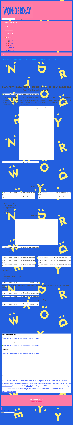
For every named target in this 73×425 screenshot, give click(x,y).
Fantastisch (50, 383)
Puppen (69, 386)
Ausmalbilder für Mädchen (55, 380)
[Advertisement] (36, 73)
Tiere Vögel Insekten (27, 389)
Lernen (17, 386)
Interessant (7, 330)
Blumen (31, 383)
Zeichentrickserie (9, 392)
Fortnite (69, 383)
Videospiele (45, 389)
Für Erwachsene (7, 386)
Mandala (24, 386)
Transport (38, 388)
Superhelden (16, 388)
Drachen (43, 383)
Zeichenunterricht (20, 391)
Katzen (14, 386)
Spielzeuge (8, 388)
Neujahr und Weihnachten (44, 386)
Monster (29, 386)
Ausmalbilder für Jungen (32, 380)
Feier (54, 383)
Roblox (3, 388)
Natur (34, 386)
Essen (46, 383)
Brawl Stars (37, 383)
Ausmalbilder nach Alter (8, 383)
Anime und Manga (13, 380)
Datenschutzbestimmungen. (36, 403)
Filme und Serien (61, 383)
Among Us (4, 380)
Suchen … (18, 19)
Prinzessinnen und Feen (60, 386)
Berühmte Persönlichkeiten (22, 383)
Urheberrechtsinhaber (36, 401)
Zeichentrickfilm (57, 389)
